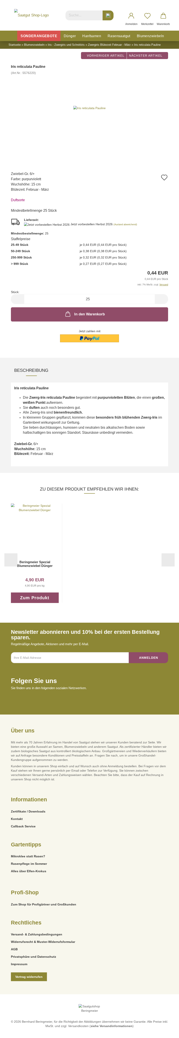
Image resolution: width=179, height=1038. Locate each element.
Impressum (19, 964)
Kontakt (17, 819)
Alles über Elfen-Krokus (28, 871)
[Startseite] (12, 36)
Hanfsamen (91, 36)
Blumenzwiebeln (150, 36)
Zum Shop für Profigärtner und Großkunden (43, 904)
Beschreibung (31, 370)
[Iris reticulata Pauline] (89, 108)
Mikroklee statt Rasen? (28, 856)
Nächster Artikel (146, 55)
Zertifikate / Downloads (28, 811)
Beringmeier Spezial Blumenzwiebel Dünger (35, 564)
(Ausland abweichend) (125, 224)
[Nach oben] (167, 1031)
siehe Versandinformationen (112, 1026)
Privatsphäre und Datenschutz (33, 956)
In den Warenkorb (89, 314)
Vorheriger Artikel (105, 55)
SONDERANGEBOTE (39, 36)
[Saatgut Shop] (31, 15)
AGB (14, 949)
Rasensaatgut (119, 36)
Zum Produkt (34, 597)
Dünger (70, 36)
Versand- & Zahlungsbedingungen (36, 934)
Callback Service (23, 826)
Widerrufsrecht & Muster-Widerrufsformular (43, 942)
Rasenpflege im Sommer (29, 863)
